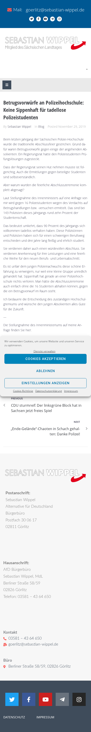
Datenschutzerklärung (48, 391)
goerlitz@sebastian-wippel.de (55, 10)
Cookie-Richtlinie (23, 391)
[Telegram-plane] (52, 19)
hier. (29, 330)
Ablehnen (45, 371)
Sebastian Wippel (19, 126)
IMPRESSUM (45, 717)
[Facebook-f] (38, 19)
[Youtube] (45, 19)
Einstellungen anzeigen (46, 383)
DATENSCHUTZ (14, 717)
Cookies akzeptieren (45, 359)
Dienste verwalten (44, 351)
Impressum (71, 391)
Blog (41, 126)
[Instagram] (59, 19)
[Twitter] (31, 19)
